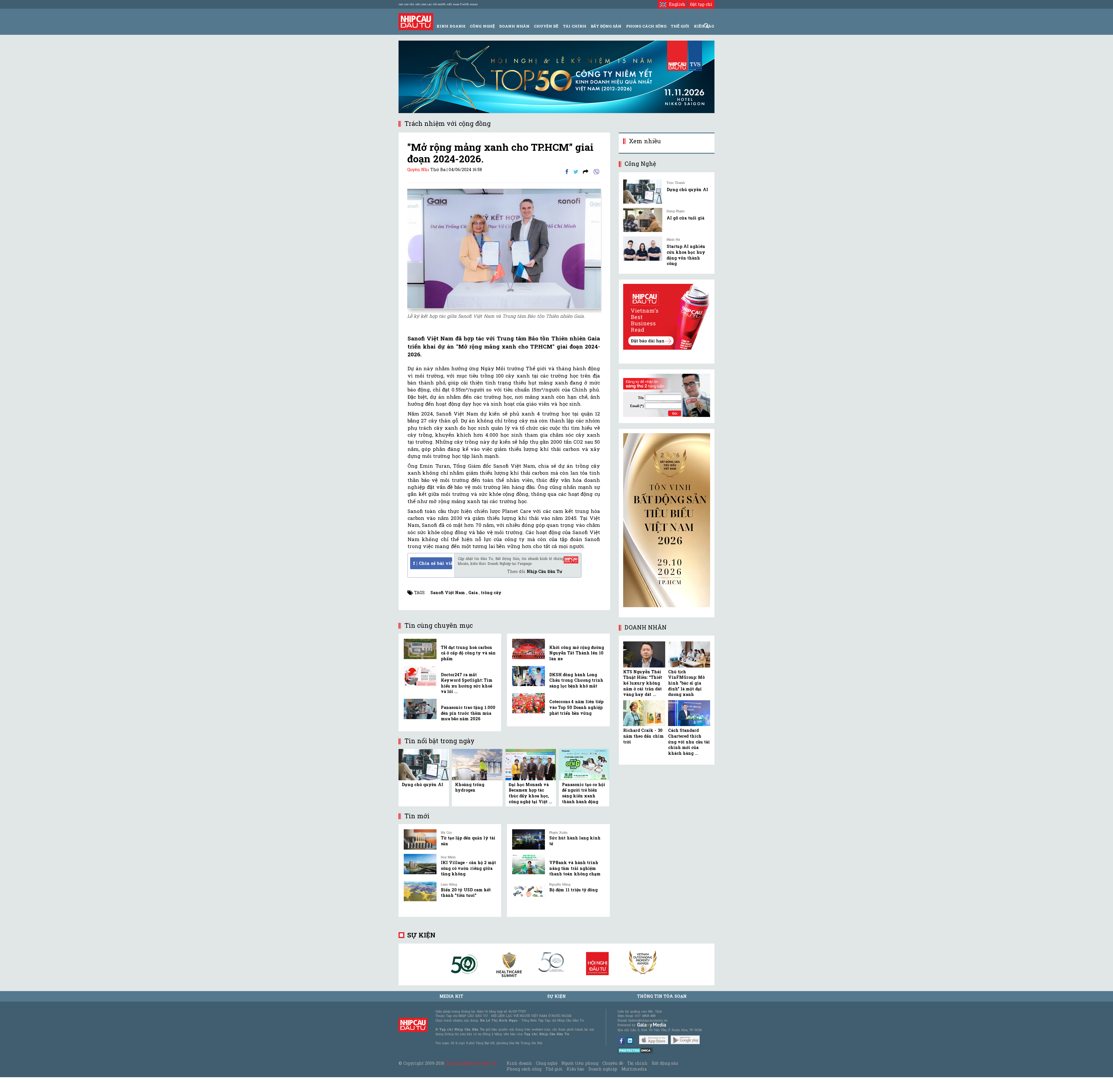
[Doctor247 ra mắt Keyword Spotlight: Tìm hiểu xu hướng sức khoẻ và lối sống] (420, 676)
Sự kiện (421, 935)
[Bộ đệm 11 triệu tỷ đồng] (528, 891)
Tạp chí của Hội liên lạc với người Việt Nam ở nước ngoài (438, 4)
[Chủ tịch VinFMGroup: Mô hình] (689, 654)
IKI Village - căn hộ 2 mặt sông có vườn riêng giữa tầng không (468, 868)
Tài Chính (574, 26)
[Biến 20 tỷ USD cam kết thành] (420, 891)
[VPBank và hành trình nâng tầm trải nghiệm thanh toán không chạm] (528, 864)
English (675, 4)
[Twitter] (576, 171)
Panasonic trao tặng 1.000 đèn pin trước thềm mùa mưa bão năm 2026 (468, 713)
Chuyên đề (546, 26)
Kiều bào (575, 1069)
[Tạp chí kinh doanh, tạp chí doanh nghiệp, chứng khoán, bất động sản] (416, 21)
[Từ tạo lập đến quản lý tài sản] (420, 839)
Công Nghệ (482, 26)
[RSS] (585, 171)
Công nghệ (546, 1063)
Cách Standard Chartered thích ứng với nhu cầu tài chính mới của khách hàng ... (689, 742)
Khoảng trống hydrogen (469, 787)
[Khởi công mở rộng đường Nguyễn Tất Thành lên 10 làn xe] (528, 649)
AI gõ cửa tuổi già (685, 218)
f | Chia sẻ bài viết (432, 563)
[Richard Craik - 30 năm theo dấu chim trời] (644, 713)
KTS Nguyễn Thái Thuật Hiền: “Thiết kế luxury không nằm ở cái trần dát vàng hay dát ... (642, 683)
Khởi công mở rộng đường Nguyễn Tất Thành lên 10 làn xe (576, 653)
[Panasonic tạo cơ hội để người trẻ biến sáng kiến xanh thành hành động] (584, 764)
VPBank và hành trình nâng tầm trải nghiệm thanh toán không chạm (575, 868)
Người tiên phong (579, 1063)
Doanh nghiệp (602, 1069)
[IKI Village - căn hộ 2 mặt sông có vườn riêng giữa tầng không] (420, 864)
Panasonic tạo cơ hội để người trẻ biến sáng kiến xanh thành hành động (583, 793)
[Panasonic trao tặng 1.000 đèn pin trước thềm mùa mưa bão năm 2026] (420, 709)
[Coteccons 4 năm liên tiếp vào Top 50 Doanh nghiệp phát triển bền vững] (528, 703)
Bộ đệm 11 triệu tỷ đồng (573, 889)
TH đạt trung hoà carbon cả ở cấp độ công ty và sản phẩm (468, 653)
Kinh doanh (519, 1063)
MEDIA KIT (451, 996)
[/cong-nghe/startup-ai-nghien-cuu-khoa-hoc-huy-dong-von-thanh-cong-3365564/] (642, 248)
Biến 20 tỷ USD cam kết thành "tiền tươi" (466, 892)
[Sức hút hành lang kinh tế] (528, 839)
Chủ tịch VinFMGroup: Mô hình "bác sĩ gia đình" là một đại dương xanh (686, 683)
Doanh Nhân (514, 26)
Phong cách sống (524, 1069)
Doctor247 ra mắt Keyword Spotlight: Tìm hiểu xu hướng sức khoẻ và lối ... (466, 683)
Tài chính (637, 1063)
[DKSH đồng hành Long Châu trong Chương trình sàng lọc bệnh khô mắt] (528, 676)
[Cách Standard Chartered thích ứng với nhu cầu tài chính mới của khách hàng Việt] (689, 713)
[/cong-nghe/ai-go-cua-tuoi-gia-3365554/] (642, 220)
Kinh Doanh (451, 26)
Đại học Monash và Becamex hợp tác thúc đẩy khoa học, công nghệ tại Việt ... (530, 793)
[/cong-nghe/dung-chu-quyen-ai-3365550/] (642, 191)
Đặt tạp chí (701, 4)
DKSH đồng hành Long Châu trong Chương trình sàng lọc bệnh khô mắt (576, 680)
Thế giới (680, 26)
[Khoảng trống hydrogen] (477, 764)
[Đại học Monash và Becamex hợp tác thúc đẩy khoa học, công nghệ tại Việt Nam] (530, 764)
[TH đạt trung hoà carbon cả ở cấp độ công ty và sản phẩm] (420, 649)
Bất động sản (606, 26)
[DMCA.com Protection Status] (635, 1050)
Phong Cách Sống (646, 26)
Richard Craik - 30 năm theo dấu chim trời (643, 736)
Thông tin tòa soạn (662, 996)
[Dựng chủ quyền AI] (424, 764)
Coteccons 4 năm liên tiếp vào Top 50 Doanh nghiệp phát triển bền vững (576, 707)
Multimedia (634, 1069)
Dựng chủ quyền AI (422, 784)
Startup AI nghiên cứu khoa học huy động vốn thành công (686, 255)
